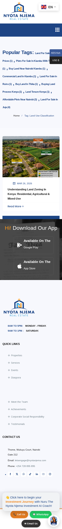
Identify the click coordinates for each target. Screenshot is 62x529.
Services (15, 362)
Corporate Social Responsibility (27, 416)
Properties (16, 355)
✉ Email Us (31, 523)
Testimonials (18, 424)
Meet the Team (19, 401)
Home (16, 115)
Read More (14, 206)
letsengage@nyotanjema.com (30, 460)
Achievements (18, 409)
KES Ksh (55, 53)
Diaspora (16, 377)
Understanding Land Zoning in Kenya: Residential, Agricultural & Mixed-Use (29, 194)
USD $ (54, 60)
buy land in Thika (26, 84)
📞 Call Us (19, 514)
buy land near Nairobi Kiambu (27, 68)
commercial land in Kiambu (19, 76)
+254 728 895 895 (25, 466)
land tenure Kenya (37, 91)
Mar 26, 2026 (24, 183)
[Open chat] (54, 521)
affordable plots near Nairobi (19, 99)
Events (14, 370)
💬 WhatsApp (41, 514)
